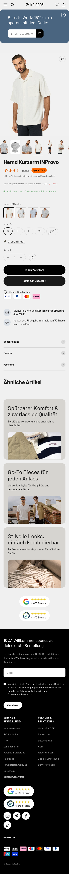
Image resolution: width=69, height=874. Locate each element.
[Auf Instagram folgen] (7, 816)
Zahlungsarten (11, 746)
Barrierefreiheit (46, 764)
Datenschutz (45, 740)
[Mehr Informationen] (63, 15)
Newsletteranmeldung (15, 764)
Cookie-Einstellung (48, 758)
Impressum (44, 734)
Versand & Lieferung (14, 752)
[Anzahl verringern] (8, 257)
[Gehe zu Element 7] (27, 147)
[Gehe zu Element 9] (49, 147)
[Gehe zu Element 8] (38, 147)
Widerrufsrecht (46, 752)
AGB (40, 746)
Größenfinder (11, 734)
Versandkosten (20, 176)
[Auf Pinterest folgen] (17, 816)
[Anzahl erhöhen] (21, 257)
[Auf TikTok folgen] (7, 825)
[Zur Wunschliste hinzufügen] (32, 257)
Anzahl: (8, 250)
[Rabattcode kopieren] (40, 33)
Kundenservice (12, 728)
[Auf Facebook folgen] (26, 816)
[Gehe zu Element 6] (15, 147)
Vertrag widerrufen (14, 776)
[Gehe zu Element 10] (61, 147)
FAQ (6, 740)
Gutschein (9, 770)
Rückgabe (9, 758)
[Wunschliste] (56, 4)
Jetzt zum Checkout (34, 280)
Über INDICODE (46, 728)
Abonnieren (13, 705)
